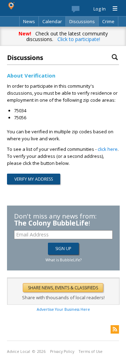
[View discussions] (82, 10)
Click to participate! (78, 39)
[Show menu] (112, 9)
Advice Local (18, 351)
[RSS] (115, 329)
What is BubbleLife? (64, 259)
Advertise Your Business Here (63, 309)
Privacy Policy (62, 351)
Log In (99, 9)
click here (108, 149)
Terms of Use (91, 351)
